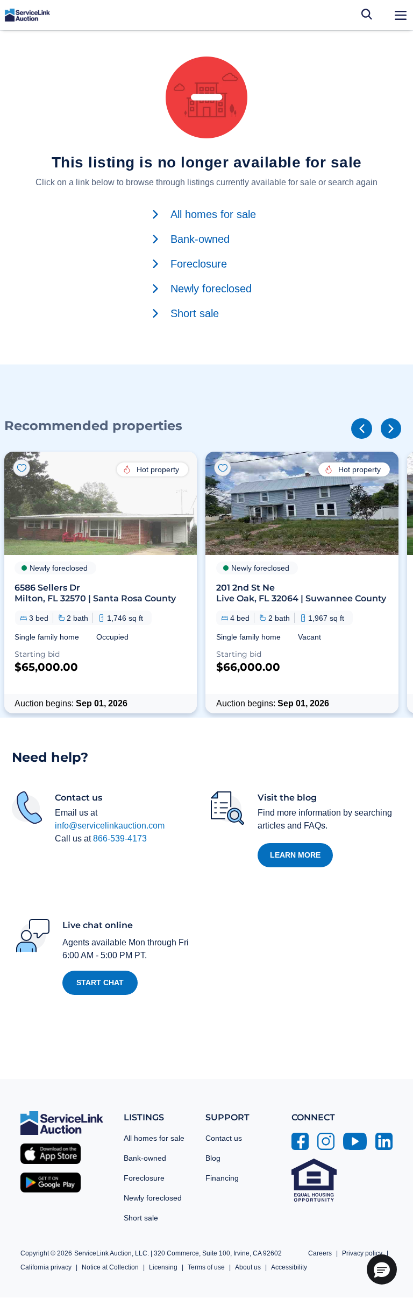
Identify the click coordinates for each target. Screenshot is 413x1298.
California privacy (46, 1267)
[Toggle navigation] (400, 15)
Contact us (223, 1138)
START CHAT (100, 982)
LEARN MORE (295, 855)
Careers (320, 1253)
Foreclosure (144, 1178)
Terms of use (206, 1267)
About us (248, 1267)
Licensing (163, 1267)
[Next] (391, 428)
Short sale (141, 1217)
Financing (222, 1178)
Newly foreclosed (153, 1198)
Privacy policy (362, 1253)
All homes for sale (154, 1138)
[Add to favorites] (21, 467)
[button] (100, 582)
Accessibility (289, 1267)
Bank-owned (145, 1158)
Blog (212, 1158)
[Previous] (361, 428)
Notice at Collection (110, 1267)
